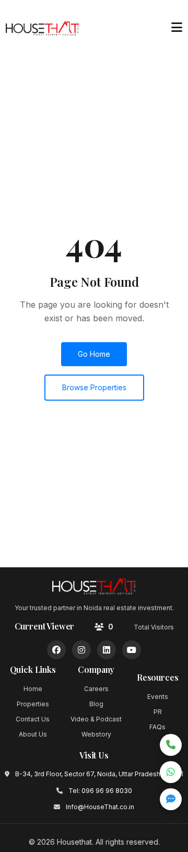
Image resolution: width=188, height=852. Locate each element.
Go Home (94, 353)
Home (33, 689)
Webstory (96, 734)
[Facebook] (56, 649)
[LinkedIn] (106, 649)
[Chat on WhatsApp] (171, 772)
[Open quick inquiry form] (171, 799)
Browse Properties (94, 387)
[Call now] (171, 745)
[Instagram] (81, 649)
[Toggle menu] (176, 27)
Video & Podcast (96, 719)
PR (158, 712)
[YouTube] (131, 649)
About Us (33, 734)
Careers (96, 689)
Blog (96, 704)
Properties (33, 704)
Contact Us (33, 719)
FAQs (157, 727)
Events (157, 697)
